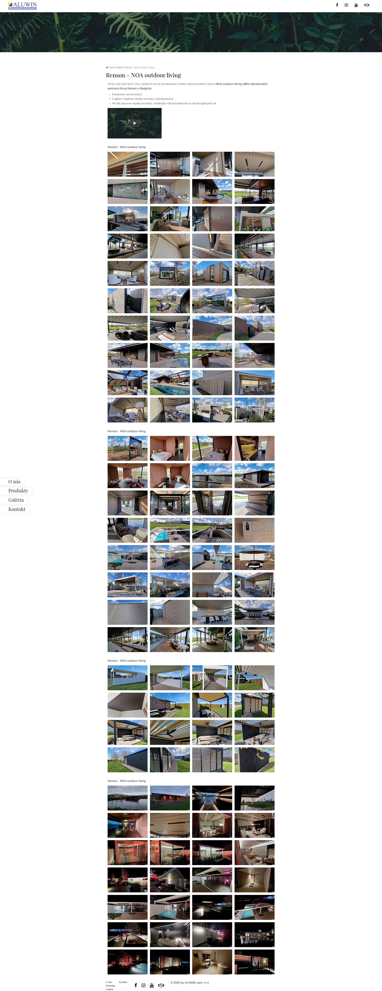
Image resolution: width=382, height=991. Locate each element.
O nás (14, 482)
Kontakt (16, 509)
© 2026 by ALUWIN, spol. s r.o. (190, 982)
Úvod (111, 67)
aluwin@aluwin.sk (204, 103)
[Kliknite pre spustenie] (135, 123)
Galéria (16, 500)
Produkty (18, 491)
